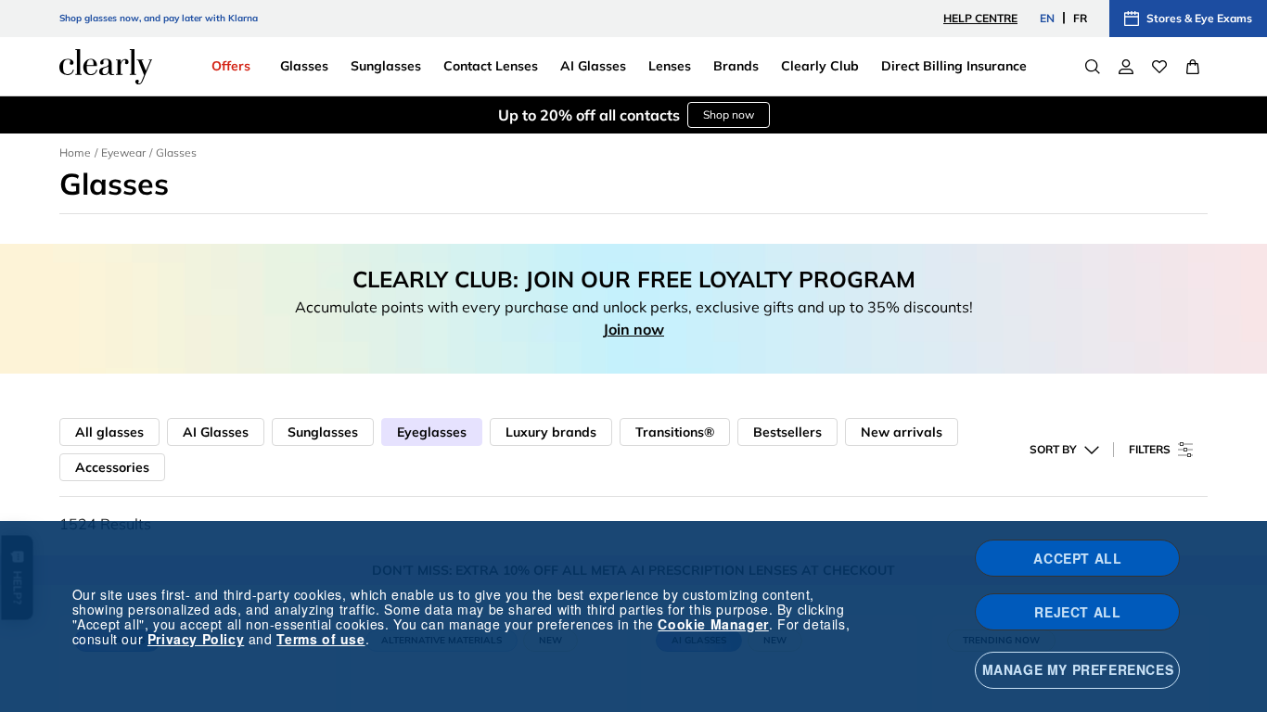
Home (75, 152)
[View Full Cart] (1193, 67)
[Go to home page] (105, 66)
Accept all (1077, 558)
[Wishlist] (1159, 67)
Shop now (728, 114)
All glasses (109, 432)
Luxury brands (551, 432)
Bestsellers (787, 432)
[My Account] (1126, 67)
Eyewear (123, 152)
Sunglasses (323, 432)
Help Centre (980, 18)
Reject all (1077, 612)
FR (1080, 18)
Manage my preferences (1078, 669)
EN (1047, 18)
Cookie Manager (713, 624)
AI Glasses (216, 432)
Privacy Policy (195, 638)
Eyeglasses (432, 432)
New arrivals (901, 432)
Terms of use (320, 638)
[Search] (1092, 67)
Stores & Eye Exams (1199, 18)
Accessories (112, 467)
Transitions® (674, 432)
